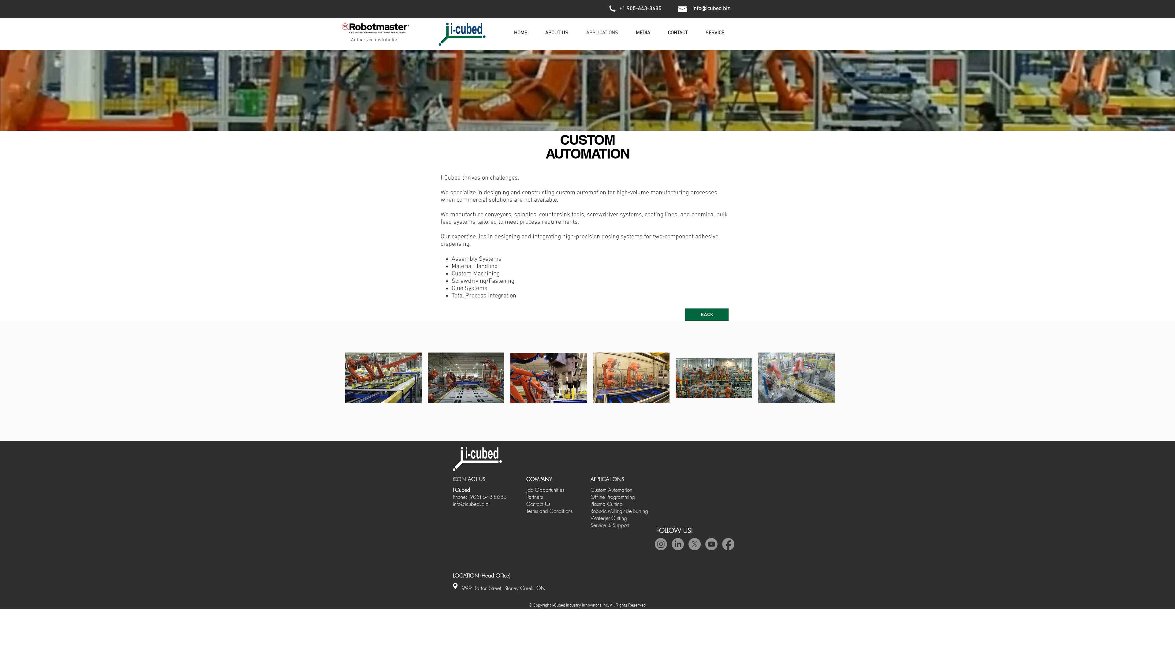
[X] (694, 544)
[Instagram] (661, 544)
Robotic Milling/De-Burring (619, 510)
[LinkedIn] (678, 544)
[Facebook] (728, 544)
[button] (643, 33)
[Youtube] (711, 544)
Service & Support (610, 524)
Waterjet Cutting (609, 517)
